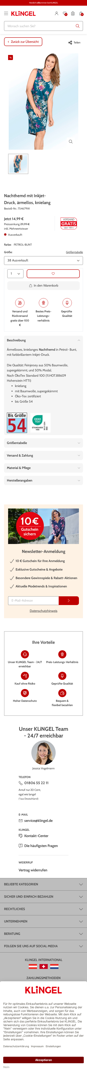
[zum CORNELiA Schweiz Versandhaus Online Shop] (43, 966)
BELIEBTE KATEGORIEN (21, 884)
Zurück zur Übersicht (25, 42)
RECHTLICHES (14, 909)
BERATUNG (12, 934)
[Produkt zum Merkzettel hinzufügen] (53, 273)
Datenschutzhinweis (43, 611)
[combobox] (43, 26)
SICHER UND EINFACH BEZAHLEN (28, 897)
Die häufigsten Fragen (41, 846)
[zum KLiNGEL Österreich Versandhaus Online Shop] (33, 966)
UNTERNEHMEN (15, 921)
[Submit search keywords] (77, 26)
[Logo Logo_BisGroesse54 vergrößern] (17, 423)
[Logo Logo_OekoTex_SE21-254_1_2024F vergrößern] (40, 423)
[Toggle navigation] (6, 13)
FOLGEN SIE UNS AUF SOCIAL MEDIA (31, 946)
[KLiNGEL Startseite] (23, 13)
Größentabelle (74, 252)
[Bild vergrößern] (71, 142)
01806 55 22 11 (36, 783)
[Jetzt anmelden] (69, 600)
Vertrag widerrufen (33, 870)
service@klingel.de (38, 820)
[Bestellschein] (73, 13)
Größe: (8, 252)
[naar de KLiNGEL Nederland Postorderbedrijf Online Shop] (54, 966)
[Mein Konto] (57, 13)
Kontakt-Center (36, 836)
